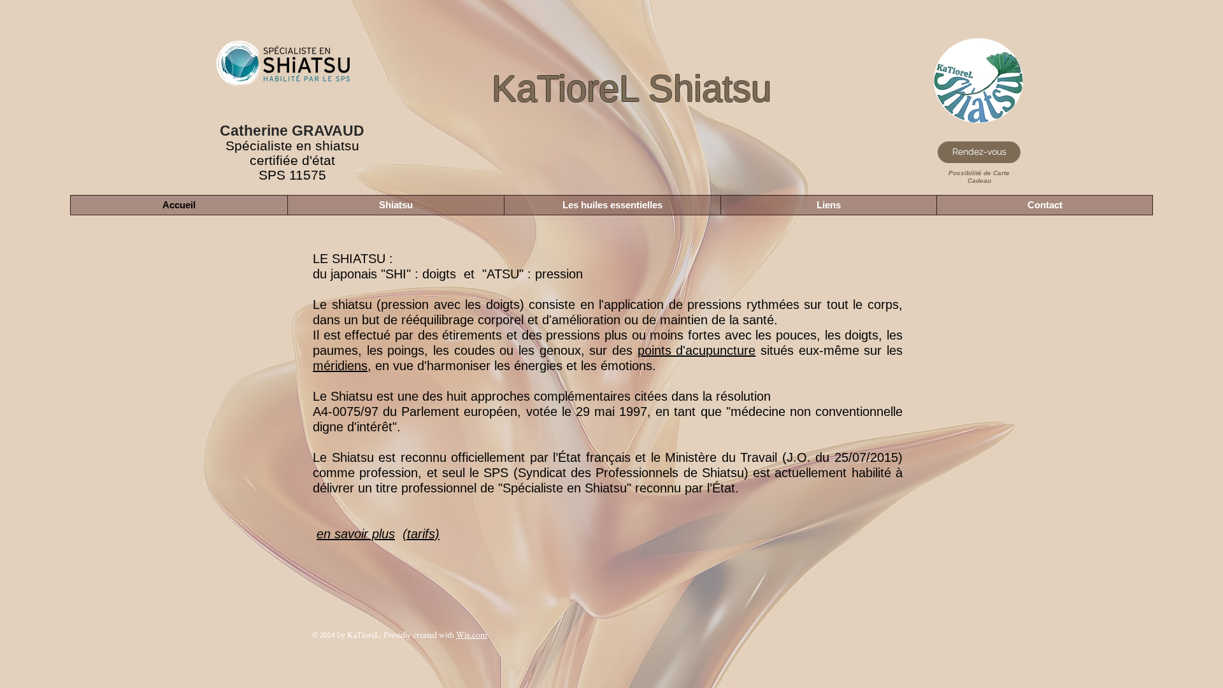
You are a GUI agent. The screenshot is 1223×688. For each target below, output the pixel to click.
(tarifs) (421, 534)
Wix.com (471, 634)
